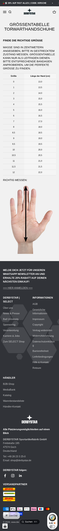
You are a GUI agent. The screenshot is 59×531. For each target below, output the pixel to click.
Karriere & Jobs (11, 336)
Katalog (7, 395)
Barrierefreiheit (40, 351)
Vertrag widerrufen (42, 330)
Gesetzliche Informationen (40, 311)
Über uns (8, 308)
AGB (35, 304)
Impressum (38, 319)
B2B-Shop (8, 384)
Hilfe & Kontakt (41, 362)
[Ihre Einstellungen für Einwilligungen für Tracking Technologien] (5, 526)
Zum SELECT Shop (14, 341)
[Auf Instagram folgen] (13, 476)
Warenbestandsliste (13, 401)
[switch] (52, 526)
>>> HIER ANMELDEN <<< (18, 288)
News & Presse (11, 313)
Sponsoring (9, 324)
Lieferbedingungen (43, 356)
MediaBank (9, 389)
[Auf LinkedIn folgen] (20, 476)
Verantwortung (11, 330)
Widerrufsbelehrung (43, 336)
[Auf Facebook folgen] (5, 476)
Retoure (37, 368)
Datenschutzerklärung (44, 343)
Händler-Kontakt (12, 406)
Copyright (38, 324)
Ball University (11, 319)
